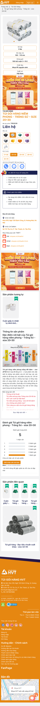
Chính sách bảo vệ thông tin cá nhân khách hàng (18, 657)
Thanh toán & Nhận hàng (9, 653)
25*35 (21, 155)
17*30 (6, 155)
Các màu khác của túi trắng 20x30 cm (19, 410)
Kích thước (6, 151)
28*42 (29, 155)
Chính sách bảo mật (8, 655)
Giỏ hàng (4, 639)
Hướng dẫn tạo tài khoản (10, 648)
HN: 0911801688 (9, 592)
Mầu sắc (5, 131)
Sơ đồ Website (6, 646)
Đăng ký (4, 632)
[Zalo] (22, 166)
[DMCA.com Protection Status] (3, 604)
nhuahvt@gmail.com (10, 590)
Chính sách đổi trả (7, 662)
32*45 (6, 159)
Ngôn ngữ (30, 2)
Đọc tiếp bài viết (19, 412)
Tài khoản (4, 637)
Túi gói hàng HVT (13, 579)
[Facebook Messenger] (14, 166)
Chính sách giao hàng (8, 659)
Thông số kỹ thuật (12, 394)
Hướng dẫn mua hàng (8, 650)
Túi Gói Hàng (15, 7)
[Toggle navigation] (37, 2)
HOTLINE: (20, 704)
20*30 (13, 155)
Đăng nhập (20, 3)
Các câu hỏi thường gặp (9, 664)
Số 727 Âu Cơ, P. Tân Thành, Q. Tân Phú (17, 229)
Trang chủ (4, 7)
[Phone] (6, 166)
